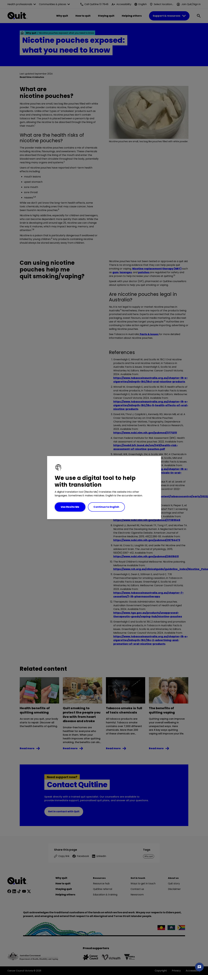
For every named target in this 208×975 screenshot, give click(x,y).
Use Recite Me (70, 507)
